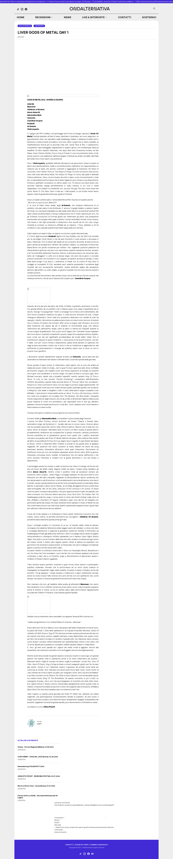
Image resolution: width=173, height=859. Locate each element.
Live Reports (39, 26)
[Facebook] (26, 9)
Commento (59, 818)
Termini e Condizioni (98, 845)
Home (20, 17)
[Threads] (18, 9)
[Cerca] (154, 8)
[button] (44, 17)
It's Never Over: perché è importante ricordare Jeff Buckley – (70, 2)
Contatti (124, 17)
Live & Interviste (93, 17)
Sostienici (149, 17)
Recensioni (42, 17)
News (67, 17)
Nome (57, 820)
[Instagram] (22, 9)
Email (57, 822)
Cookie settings (81, 845)
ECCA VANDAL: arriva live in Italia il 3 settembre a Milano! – (114, 2)
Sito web (57, 825)
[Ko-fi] (92, 854)
